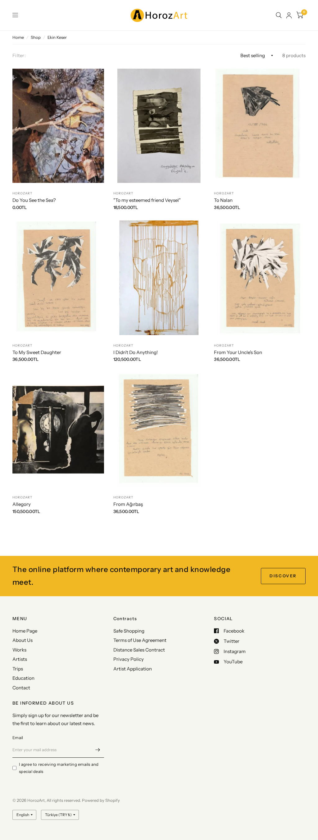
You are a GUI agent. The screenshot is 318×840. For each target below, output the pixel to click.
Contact (21, 688)
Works (19, 650)
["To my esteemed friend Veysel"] (159, 126)
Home (18, 37)
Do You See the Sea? (34, 200)
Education (23, 678)
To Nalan (223, 200)
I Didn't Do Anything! (135, 352)
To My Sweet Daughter (36, 352)
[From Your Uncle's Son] (260, 277)
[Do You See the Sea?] (58, 126)
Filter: (19, 55)
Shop (36, 37)
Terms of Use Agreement (139, 640)
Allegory (21, 504)
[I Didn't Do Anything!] (159, 277)
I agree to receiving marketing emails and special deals (59, 768)
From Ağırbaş (128, 504)
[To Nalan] (260, 126)
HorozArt (22, 193)
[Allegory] (58, 430)
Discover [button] (283, 575)
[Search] (279, 15)
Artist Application (132, 669)
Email (17, 737)
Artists (19, 659)
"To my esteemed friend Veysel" (147, 200)
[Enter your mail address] (98, 750)
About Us (22, 640)
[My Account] (289, 15)
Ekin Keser (57, 37)
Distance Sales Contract (139, 650)
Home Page (24, 631)
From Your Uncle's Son (238, 352)
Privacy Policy (128, 659)
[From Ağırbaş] (159, 430)
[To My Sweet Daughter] (58, 277)
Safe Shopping (128, 631)
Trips (17, 669)
